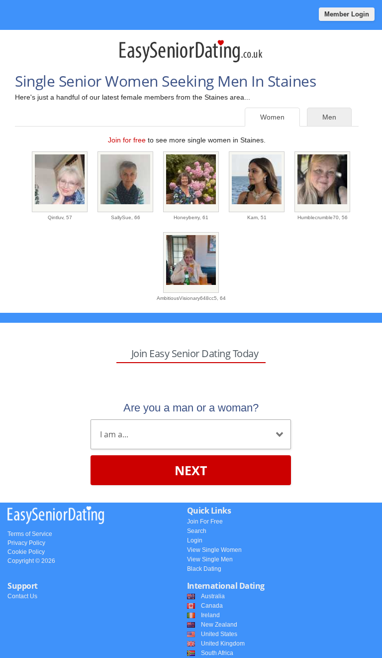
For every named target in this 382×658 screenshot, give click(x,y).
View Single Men (210, 559)
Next (191, 470)
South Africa (217, 653)
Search (196, 530)
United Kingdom (223, 643)
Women (272, 117)
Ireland (210, 615)
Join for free (127, 140)
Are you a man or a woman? (191, 407)
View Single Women (214, 549)
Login (194, 540)
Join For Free (205, 521)
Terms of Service (29, 533)
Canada (212, 605)
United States (219, 634)
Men (329, 117)
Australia (213, 596)
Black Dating (204, 568)
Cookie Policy (26, 551)
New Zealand (219, 624)
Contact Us (22, 596)
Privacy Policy (26, 542)
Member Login (346, 14)
